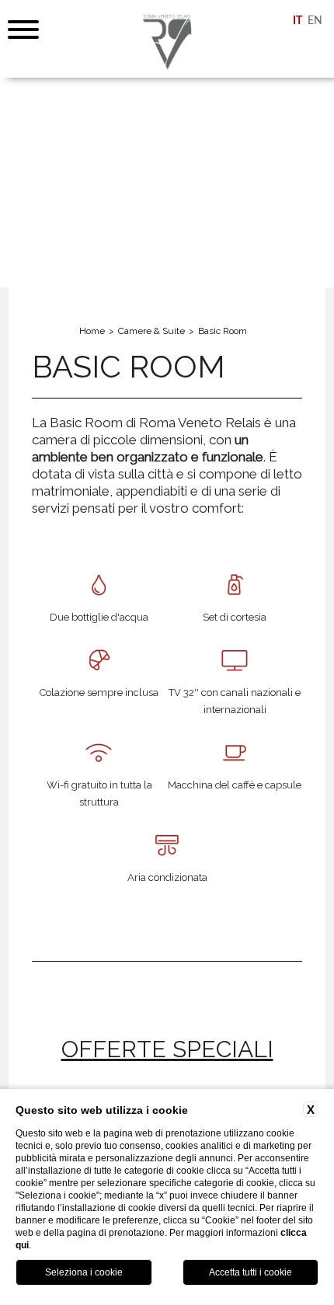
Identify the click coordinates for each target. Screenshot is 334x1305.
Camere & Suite (151, 330)
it (297, 21)
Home (92, 330)
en (315, 21)
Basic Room (222, 330)
